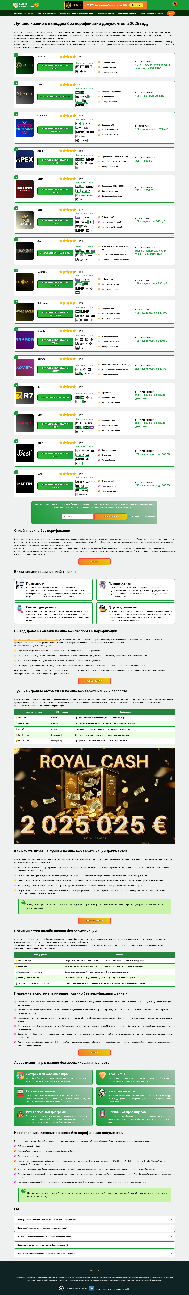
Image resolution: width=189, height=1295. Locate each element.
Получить (136, 5)
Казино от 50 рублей (47, 13)
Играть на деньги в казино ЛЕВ (55, 97)
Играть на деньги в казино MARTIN (55, 486)
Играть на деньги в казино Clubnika (55, 130)
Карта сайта (94, 1270)
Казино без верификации (151, 13)
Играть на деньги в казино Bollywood (55, 313)
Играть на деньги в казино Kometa (55, 369)
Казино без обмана (127, 13)
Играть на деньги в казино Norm (55, 191)
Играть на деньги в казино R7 (54, 397)
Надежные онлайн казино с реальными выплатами (36, 640)
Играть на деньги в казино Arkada (55, 341)
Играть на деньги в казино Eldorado (55, 284)
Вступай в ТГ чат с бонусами (144, 517)
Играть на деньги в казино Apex (55, 161)
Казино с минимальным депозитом (76, 13)
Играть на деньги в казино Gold (55, 222)
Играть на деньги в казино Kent (55, 425)
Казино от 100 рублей (23, 13)
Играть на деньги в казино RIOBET (55, 67)
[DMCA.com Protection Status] (91, 1288)
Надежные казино (105, 13)
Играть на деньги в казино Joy (55, 253)
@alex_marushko (123, 1289)
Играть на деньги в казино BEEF (55, 455)
